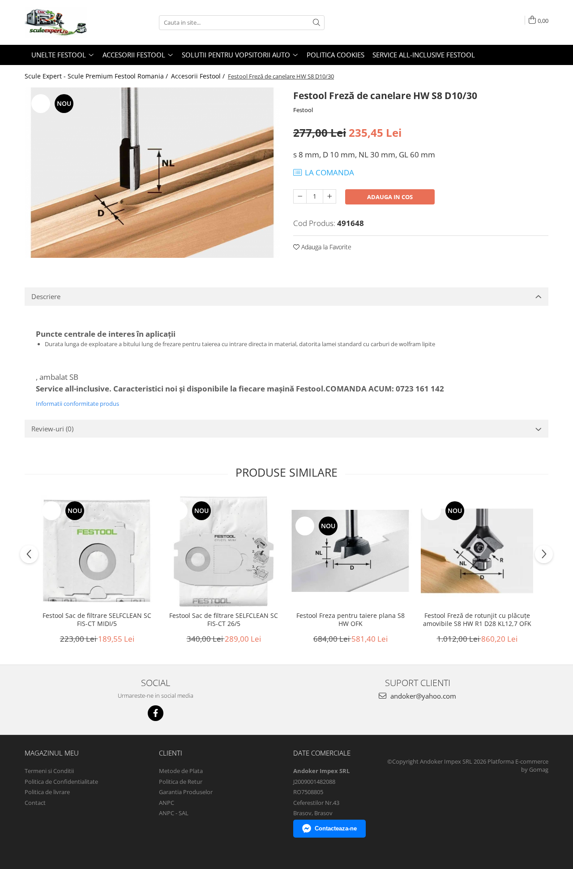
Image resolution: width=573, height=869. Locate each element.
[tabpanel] (152, 172)
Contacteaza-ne (336, 828)
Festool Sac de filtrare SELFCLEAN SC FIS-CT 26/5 (223, 620)
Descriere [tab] (45, 296)
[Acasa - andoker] (69, 22)
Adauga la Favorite (325, 247)
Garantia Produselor (186, 792)
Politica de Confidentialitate (61, 782)
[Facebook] (155, 713)
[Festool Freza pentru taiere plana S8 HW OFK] (350, 551)
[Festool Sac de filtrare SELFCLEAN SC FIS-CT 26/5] (223, 551)
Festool (303, 110)
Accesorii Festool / (199, 76)
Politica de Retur (180, 782)
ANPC (166, 803)
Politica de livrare (47, 792)
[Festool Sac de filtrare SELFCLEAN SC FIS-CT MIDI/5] (96, 551)
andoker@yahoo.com (422, 695)
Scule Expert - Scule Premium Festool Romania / (97, 76)
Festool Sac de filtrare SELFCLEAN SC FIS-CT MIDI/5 (97, 620)
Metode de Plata (181, 771)
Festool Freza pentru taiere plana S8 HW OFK (350, 620)
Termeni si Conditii (49, 771)
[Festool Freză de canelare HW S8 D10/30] (152, 172)
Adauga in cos (390, 197)
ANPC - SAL (173, 813)
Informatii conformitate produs (77, 404)
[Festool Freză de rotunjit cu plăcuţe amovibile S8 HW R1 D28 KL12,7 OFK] (477, 551)
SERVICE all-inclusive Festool (423, 54)
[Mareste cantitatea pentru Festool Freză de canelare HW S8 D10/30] (329, 196)
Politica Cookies (335, 54)
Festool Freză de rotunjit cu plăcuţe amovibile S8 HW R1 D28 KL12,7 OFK (477, 620)
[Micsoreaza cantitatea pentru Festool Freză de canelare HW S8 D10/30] (300, 196)
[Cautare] (316, 22)
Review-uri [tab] (52, 428)
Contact (35, 803)
